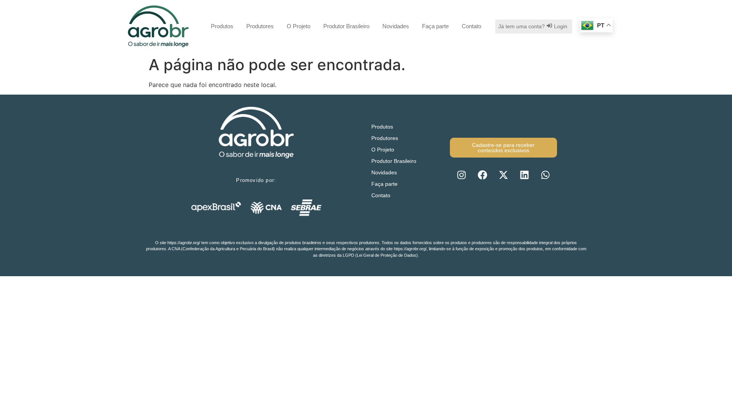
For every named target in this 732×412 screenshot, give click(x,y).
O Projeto (298, 26)
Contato (471, 26)
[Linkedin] (524, 174)
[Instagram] (461, 174)
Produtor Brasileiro (346, 26)
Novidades (395, 26)
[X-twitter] (503, 174)
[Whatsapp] (545, 174)
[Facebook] (482, 174)
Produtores (260, 26)
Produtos (222, 26)
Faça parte (435, 26)
